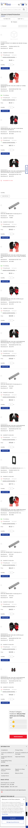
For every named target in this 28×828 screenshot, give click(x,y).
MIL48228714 (4, 676)
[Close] (24, 799)
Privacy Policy (5, 814)
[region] (13, 812)
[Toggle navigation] (2, 4)
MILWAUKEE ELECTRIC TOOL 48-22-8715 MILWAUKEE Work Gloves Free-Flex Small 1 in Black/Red (13, 426)
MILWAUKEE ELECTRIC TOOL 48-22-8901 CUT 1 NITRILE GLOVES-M (13, 86)
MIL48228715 (4, 424)
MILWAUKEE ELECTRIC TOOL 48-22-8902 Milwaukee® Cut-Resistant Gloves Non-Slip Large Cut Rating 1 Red (14, 510)
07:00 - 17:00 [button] (23, 3)
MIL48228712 (4, 169)
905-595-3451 (14, 786)
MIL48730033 (4, 127)
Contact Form (5, 775)
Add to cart (5, 68)
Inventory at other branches (9, 57)
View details (5, 196)
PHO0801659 (4, 466)
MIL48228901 (4, 84)
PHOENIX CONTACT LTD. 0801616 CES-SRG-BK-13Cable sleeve (14, 44)
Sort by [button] (20, 18)
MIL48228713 (4, 340)
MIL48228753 (4, 633)
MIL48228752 (4, 297)
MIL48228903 (4, 253)
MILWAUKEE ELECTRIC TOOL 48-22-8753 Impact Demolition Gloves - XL (12, 635)
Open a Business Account (6, 769)
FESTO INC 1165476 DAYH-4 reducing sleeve (11, 593)
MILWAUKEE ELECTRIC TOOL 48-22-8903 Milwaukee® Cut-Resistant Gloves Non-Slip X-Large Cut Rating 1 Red (13, 256)
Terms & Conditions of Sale (7, 753)
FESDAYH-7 (3, 550)
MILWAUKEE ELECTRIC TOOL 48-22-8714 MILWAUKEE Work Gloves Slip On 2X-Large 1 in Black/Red (13, 678)
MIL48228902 (4, 508)
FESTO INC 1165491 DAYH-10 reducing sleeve (11, 384)
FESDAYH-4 (3, 592)
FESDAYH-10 (4, 382)
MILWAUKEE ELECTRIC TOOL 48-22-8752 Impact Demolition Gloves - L (12, 299)
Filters (7, 18)
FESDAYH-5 (3, 212)
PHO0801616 (4, 42)
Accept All (13, 818)
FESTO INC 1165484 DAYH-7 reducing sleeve (11, 552)
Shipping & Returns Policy (6, 757)
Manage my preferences (13, 822)
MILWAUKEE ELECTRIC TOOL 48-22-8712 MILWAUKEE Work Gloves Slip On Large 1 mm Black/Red (13, 171)
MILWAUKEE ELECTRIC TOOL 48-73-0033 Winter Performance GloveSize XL (12, 129)
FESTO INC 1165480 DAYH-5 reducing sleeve (11, 213)
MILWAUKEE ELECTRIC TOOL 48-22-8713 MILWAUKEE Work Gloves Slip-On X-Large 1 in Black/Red (13, 342)
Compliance (4, 750)
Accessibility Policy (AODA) (6, 761)
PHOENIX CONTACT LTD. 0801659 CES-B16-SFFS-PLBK (13, 468)
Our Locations (5, 773)
